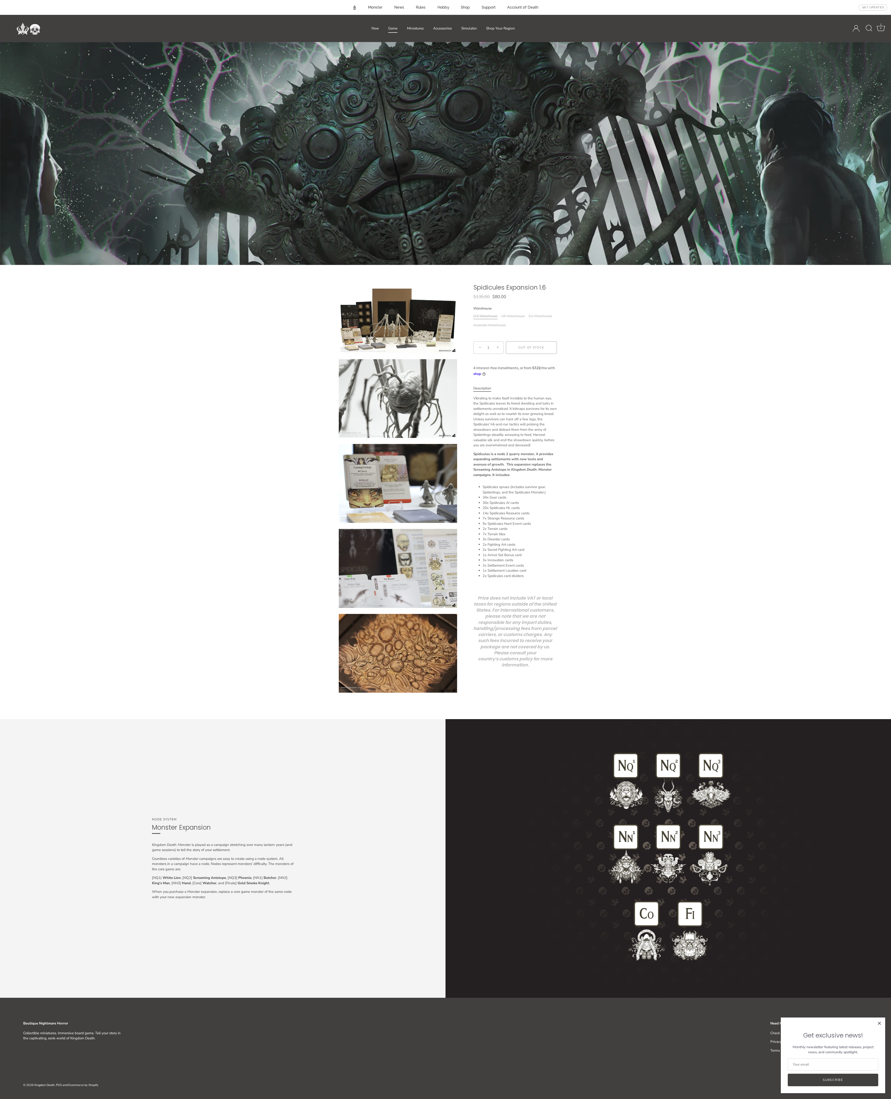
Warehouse (482, 308)
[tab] (484, 388)
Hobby (443, 7)
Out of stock (531, 348)
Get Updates (873, 7)
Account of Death (522, 7)
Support (489, 7)
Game (392, 28)
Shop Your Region (500, 28)
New (375, 28)
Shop (465, 7)
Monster (375, 7)
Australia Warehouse (489, 325)
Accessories (442, 28)
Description (482, 388)
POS (59, 1085)
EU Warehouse (540, 316)
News (399, 7)
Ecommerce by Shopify (83, 1085)
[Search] (869, 28)
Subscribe (833, 1080)
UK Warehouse (513, 316)
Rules (421, 7)
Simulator (469, 28)
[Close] (879, 1023)
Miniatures (415, 28)
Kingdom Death (44, 1085)
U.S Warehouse (485, 316)
